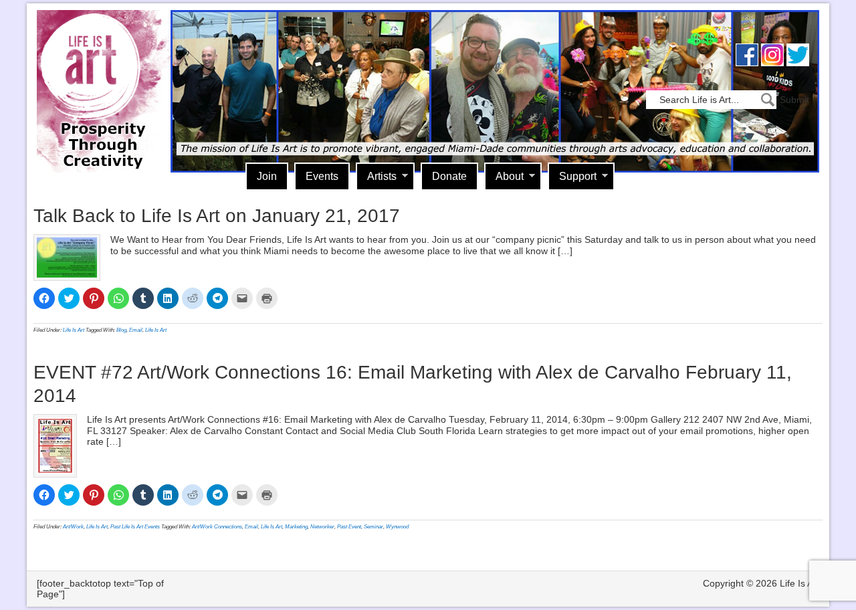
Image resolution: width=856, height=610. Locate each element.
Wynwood (397, 527)
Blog (121, 330)
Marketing (296, 527)
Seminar (373, 527)
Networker (322, 527)
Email (135, 330)
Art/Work (73, 527)
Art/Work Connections (217, 527)
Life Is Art (98, 71)
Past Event (349, 527)
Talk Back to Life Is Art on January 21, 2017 (216, 215)
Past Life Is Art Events (135, 527)
